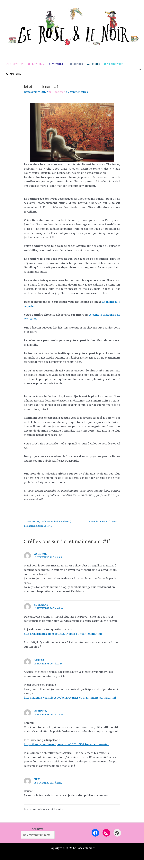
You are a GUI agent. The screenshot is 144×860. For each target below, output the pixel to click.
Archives (37, 829)
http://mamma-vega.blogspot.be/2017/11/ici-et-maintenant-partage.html (70, 697)
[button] (42, 64)
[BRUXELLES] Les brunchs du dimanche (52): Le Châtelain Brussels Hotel (48, 522)
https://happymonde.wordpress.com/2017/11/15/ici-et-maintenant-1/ (66, 744)
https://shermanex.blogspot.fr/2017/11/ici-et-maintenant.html (63, 633)
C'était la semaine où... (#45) (104, 521)
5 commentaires (78, 91)
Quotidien (58, 91)
